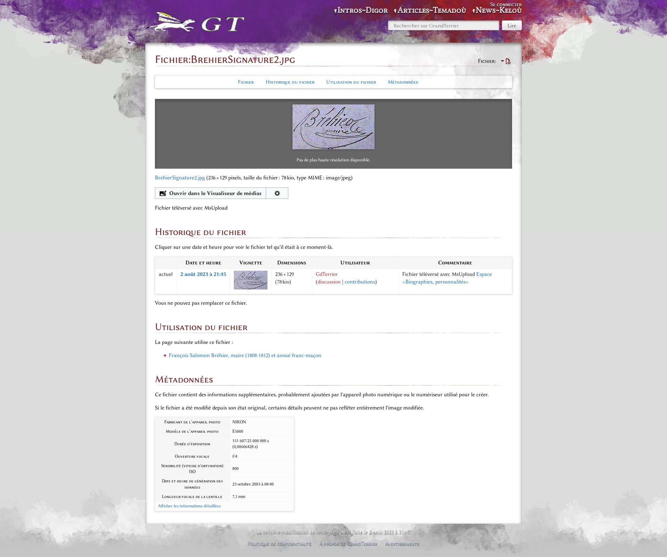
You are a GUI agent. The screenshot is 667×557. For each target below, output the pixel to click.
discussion (329, 282)
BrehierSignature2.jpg (180, 178)
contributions (360, 282)
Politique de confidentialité (280, 543)
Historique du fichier (290, 82)
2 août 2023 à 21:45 (203, 274)
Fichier (246, 82)
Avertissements (402, 543)
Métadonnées (403, 82)
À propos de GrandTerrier (348, 543)
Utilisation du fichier (351, 82)
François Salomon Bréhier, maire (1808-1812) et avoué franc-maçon (245, 355)
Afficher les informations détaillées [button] (189, 506)
